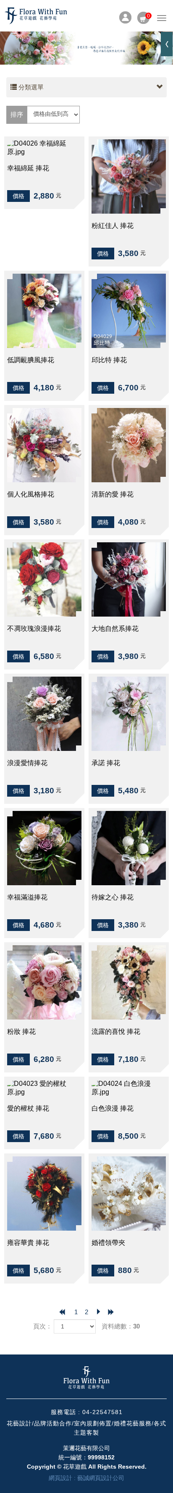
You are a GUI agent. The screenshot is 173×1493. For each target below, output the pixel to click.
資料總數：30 (121, 1326)
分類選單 (30, 87)
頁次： (42, 1326)
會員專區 (125, 17)
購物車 (143, 16)
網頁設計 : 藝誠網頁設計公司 (86, 1478)
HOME (35, 15)
